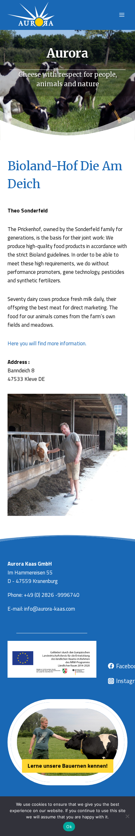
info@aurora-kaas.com (49, 609)
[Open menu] (121, 15)
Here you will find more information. (47, 343)
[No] (127, 816)
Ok (69, 826)
